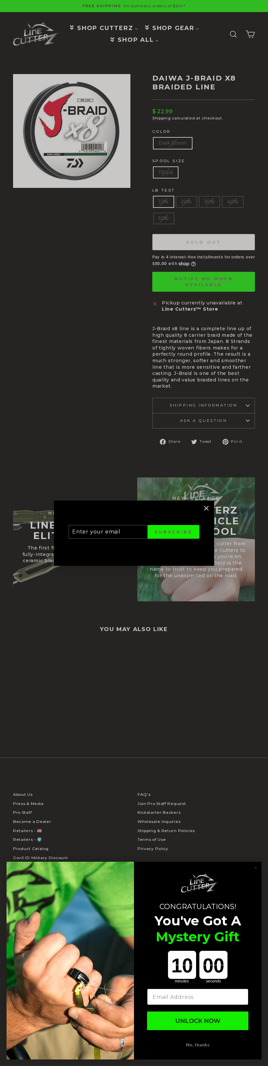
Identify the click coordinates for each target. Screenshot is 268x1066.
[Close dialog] (255, 867)
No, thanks (197, 1044)
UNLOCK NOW (198, 1021)
